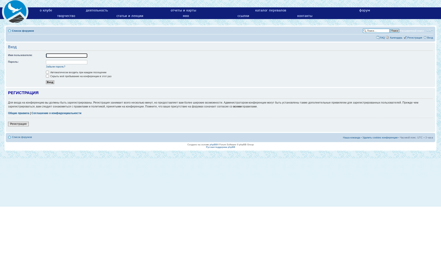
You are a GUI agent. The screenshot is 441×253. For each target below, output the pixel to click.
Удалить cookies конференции (380, 137)
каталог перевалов (270, 10)
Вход (430, 37)
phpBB (213, 144)
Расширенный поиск (412, 30)
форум (364, 10)
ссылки (243, 16)
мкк (186, 16)
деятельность (97, 10)
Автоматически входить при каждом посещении (78, 72)
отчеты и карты (183, 10)
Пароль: (13, 61)
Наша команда (351, 137)
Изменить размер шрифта (429, 30)
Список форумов (23, 30)
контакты (304, 16)
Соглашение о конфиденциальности (56, 113)
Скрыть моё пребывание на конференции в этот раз (80, 76)
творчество (66, 16)
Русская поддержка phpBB (220, 147)
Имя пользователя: (20, 55)
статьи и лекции (129, 16)
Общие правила (18, 113)
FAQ (382, 37)
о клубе (46, 10)
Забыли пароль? (55, 66)
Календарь (396, 37)
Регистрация (414, 37)
